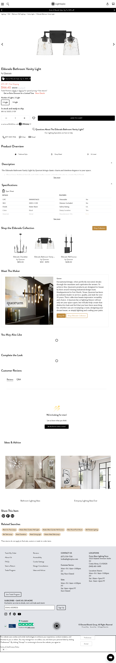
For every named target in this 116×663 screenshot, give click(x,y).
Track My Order (10, 553)
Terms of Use (93, 627)
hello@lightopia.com (69, 559)
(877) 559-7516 (66, 556)
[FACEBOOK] (10, 614)
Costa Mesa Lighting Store (98, 556)
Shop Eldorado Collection (77, 315)
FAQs (7, 561)
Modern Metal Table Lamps (52, 534)
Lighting (3, 14)
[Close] (3, 649)
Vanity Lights (31, 14)
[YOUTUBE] (19, 614)
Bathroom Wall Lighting (18, 14)
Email (33, 137)
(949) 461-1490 (95, 566)
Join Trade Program (13, 594)
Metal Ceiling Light (35, 534)
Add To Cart (76, 118)
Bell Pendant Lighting (92, 530)
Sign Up (61, 607)
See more (57, 177)
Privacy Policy (85, 627)
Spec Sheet (10, 191)
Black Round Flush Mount (74, 530)
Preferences (87, 637)
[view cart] (113, 4)
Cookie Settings (38, 561)
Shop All (61, 315)
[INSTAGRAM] (5, 614)
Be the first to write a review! (57, 426)
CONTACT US (66, 553)
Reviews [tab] (10, 379)
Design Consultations (40, 566)
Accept (86, 644)
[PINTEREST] (14, 614)
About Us (8, 557)
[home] (58, 6)
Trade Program (10, 570)
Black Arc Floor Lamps (9, 530)
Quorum (7, 73)
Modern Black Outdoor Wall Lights (29, 530)
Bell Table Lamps (7, 534)
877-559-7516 (10, 137)
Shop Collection (99, 228)
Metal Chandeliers (21, 534)
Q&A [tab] (18, 379)
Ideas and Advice (39, 570)
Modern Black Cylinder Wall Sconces (53, 530)
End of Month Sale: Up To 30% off (58, 10)
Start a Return (10, 566)
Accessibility (37, 557)
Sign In (21, 90)
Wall (9, 14)
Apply (14, 90)
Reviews (36, 553)
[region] (58, 643)
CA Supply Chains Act (103, 627)
